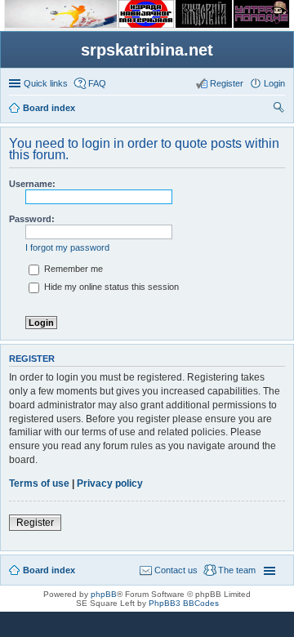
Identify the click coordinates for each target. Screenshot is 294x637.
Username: (32, 184)
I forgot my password (67, 247)
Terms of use (39, 483)
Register (35, 522)
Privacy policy (110, 483)
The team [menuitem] (237, 570)
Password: (32, 219)
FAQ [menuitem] (97, 83)
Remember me (72, 269)
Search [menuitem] (278, 109)
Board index (49, 570)
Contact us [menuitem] (176, 570)
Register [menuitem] (226, 83)
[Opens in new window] (61, 24)
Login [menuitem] (274, 83)
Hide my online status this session (110, 287)
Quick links (46, 83)
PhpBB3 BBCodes (184, 603)
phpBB (104, 594)
